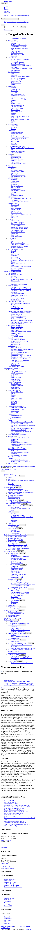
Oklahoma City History (17, 159)
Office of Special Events (18, 224)
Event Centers (15, 387)
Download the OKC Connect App (13, 887)
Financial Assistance (16, 333)
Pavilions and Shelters (17, 385)
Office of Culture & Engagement (20, 99)
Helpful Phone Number (17, 171)
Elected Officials (12, 124)
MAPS (13, 97)
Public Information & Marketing (20, 116)
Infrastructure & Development (12, 271)
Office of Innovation (16, 106)
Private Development (17, 350)
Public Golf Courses (16, 398)
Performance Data (16, 83)
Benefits (13, 135)
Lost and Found (15, 184)
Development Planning (14, 325)
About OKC (11, 40)
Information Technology (18, 105)
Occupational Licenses (17, 298)
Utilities (13, 121)
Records (10, 154)
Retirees (13, 143)
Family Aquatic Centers (17, 409)
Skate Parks (14, 374)
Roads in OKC (15, 646)
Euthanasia (14, 182)
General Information (16, 213)
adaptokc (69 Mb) (9, 800)
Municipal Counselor (17, 108)
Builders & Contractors (17, 268)
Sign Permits (14, 233)
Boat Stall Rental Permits (18, 232)
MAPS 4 (13, 304)
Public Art (10, 414)
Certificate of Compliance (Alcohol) (21, 289)
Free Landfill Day (16, 259)
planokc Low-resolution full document (18, 683)
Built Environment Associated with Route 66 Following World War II (22, 429)
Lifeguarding (14, 412)
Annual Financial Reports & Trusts (20, 76)
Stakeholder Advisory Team (19, 587)
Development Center (17, 327)
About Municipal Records (18, 163)
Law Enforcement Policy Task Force (21, 65)
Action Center (11, 167)
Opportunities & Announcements (20, 452)
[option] (19, 15)
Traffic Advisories (16, 363)
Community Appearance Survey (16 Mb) (15, 822)
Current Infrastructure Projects (16, 301)
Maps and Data (15, 51)
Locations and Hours (17, 195)
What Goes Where (16, 270)
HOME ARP (14, 441)
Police (13, 114)
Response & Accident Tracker (19, 246)
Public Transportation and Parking (17, 434)
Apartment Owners (16, 200)
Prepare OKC (8, 906)
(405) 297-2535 (6, 866)
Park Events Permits (16, 236)
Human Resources (16, 103)
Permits (10, 219)
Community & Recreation (11, 368)
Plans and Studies (16, 598)
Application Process (16, 133)
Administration (12, 57)
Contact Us (14, 56)
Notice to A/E (15, 638)
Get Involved (14, 192)
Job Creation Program (17, 344)
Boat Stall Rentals (16, 388)
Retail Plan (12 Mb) (9, 816)
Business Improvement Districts (20, 593)
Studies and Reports (16, 447)
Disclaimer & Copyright (7, 926)
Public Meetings (8, 923)
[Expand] (12, 30)
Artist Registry (15, 450)
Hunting (13, 395)
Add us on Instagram (10, 884)
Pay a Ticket (7, 920)
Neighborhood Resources (18, 175)
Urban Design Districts (17, 323)
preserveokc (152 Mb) (10, 802)
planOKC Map (15, 608)
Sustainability (15, 590)
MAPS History (15, 309)
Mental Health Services (17, 247)
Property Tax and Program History (20, 508)
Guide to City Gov (9, 898)
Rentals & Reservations (14, 382)
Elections (13, 129)
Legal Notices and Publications (19, 48)
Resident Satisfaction (17, 53)
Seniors (13, 404)
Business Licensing (13, 285)
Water (12, 252)
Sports (9, 419)
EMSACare (11, 197)
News (12, 49)
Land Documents (16, 160)
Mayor (6, 903)
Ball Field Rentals (16, 384)
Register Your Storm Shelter (19, 176)
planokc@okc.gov (6, 840)
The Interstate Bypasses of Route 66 (21, 431)
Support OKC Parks (16, 380)
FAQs (13, 217)
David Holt (14, 127)
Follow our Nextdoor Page (11, 885)
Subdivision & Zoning (17, 328)
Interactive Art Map (16, 415)
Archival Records (16, 157)
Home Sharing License (17, 297)
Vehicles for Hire (16, 300)
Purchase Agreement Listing (19, 284)
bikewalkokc (14, 526)
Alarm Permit (15, 221)
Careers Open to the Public (18, 138)
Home (2, 466)
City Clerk (14, 92)
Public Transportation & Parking (20, 119)
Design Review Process (17, 314)
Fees (12, 194)
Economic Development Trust (19, 341)
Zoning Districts (15, 572)
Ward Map (14, 67)
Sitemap (28, 926)
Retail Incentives (15, 342)
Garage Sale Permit (16, 225)
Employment (11, 130)
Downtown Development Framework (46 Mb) (17, 805)
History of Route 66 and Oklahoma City (22, 422)
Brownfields (14, 597)
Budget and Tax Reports (18, 78)
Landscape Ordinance (17, 569)
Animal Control (15, 181)
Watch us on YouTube (10, 882)
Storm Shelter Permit (17, 230)
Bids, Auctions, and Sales (15, 274)
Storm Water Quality (17, 361)
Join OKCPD (15, 141)
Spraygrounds (15, 411)
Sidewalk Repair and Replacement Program (23, 648)
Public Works (15, 118)
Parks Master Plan (13, 814)
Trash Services (15, 254)
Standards (14, 626)
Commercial (14, 602)
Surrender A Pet (15, 187)
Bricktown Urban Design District (20, 312)
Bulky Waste (14, 257)
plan (3, 688)
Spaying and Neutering (17, 186)
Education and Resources (18, 190)
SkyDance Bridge (16, 417)
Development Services (17, 94)
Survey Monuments (16, 628)
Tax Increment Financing (18, 339)
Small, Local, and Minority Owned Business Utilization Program (20, 357)
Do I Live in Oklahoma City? (19, 45)
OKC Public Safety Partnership (19, 244)
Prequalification (15, 641)
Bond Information (16, 208)
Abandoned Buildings (17, 576)
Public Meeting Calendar (18, 151)
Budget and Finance (13, 72)
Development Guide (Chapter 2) (17, 681)
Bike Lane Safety (12, 463)
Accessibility (14, 42)
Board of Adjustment (17, 568)
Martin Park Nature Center (18, 371)
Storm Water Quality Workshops (20, 656)
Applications (14, 566)
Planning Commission (17, 577)
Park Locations (15, 379)
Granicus (28, 929)
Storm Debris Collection (18, 263)
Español (13, 43)
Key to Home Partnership (18, 64)
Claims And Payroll (16, 80)
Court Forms (14, 216)
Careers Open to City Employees (20, 137)
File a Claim (14, 173)
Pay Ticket (14, 206)
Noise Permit (14, 235)
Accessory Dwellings (17, 581)
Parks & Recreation (16, 111)
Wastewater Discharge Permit (19, 228)
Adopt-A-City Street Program (19, 460)
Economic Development (18, 95)
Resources (14, 453)
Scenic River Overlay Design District (21, 320)
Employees (14, 144)
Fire (12, 102)
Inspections (14, 561)
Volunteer (10, 458)
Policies (13, 84)
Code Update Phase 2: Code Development (23, 584)
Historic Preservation (17, 317)
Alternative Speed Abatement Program (21, 645)
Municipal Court (15, 110)
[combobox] (10, 19)
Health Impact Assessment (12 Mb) (14, 821)
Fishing (13, 393)
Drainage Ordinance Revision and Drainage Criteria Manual (20, 630)
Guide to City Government (18, 46)
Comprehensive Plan (17, 336)
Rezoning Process (16, 571)
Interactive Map (8, 680)
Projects (13, 513)
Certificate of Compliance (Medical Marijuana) (20, 492)
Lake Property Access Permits (19, 227)
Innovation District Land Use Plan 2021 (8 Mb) (17, 807)
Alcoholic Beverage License (19, 287)
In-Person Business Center (18, 559)
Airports (13, 87)
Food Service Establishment (19, 295)
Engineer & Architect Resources (20, 352)
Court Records (15, 205)
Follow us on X (8, 880)
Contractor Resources (17, 354)
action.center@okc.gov (8, 868)
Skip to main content (6, 1)
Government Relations (17, 62)
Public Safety (11, 238)
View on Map (4, 863)
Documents (14, 520)
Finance (13, 100)
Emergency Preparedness (18, 243)
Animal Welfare (15, 89)
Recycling (14, 255)
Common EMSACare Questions (20, 201)
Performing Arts (15, 401)
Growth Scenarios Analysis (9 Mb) (13, 813)
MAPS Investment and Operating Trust (22, 517)
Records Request (16, 156)
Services (6, 165)
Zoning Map (14, 335)
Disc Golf (14, 403)
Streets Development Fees (18, 574)
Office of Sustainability (14, 457)
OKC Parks (11, 369)
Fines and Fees (15, 211)
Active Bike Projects (17, 308)
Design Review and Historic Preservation (19, 311)
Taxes (12, 73)
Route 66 (10, 420)
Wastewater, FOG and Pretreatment (21, 266)
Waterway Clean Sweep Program (20, 461)
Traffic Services (15, 365)
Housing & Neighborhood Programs (21, 331)
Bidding (13, 276)
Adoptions (14, 179)
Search (2, 27)
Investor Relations (16, 81)
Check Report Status (17, 170)
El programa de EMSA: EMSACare (21, 198)
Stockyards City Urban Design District (22, 322)
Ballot (13, 510)
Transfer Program (16, 189)
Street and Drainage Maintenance (20, 360)
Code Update (15, 330)
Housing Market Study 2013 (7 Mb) (14, 808)
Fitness (13, 396)
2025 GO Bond (12, 273)
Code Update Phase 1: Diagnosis (20, 582)
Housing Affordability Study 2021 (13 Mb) (16, 811)
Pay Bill (13, 251)
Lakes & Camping (16, 377)
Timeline (13, 521)
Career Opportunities (17, 132)
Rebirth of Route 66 (16, 433)
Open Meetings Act (16, 152)
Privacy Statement (20, 926)
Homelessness (11, 436)
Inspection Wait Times (17, 563)
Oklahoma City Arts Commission (20, 455)
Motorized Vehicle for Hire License (21, 502)
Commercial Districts (17, 595)
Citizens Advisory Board (18, 515)
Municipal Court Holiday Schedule (20, 214)
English (16, 15)
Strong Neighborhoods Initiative (20, 592)
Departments (11, 86)
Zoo (12, 122)
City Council (14, 125)
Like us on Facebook (10, 879)
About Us (14, 555)
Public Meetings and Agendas (16, 146)
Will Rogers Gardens (17, 373)
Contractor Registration (17, 293)
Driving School (15, 209)
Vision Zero (14, 306)
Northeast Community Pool (18, 407)
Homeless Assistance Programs (19, 442)
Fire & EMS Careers (17, 140)
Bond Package (15, 507)
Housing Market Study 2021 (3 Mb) (14, 810)
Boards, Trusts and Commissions (20, 59)
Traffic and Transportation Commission (22, 349)
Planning (13, 113)
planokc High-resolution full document (19, 685)
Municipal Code (15, 162)
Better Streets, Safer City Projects (20, 303)
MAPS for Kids (15, 531)
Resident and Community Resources (21, 355)
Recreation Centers (16, 400)
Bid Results (14, 278)
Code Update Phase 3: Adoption (20, 585)
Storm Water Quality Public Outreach (21, 658)
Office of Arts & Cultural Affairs (17, 449)
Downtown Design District (18, 316)
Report (13, 168)
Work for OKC (8, 899)
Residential (14, 603)
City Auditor (14, 91)
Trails (12, 376)
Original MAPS (15, 533)
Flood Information (16, 347)
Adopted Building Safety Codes (20, 556)
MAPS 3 (13, 530)
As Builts (13, 635)
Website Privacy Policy (17, 54)
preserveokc (14, 543)
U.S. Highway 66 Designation (19, 423)
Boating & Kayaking (17, 392)
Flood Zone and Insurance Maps (20, 636)
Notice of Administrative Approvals (21, 319)
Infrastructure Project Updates (16, 366)
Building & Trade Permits (18, 222)
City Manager (15, 61)
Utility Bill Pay (8, 918)
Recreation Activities (13, 390)
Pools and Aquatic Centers (15, 406)
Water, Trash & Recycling (15, 249)
